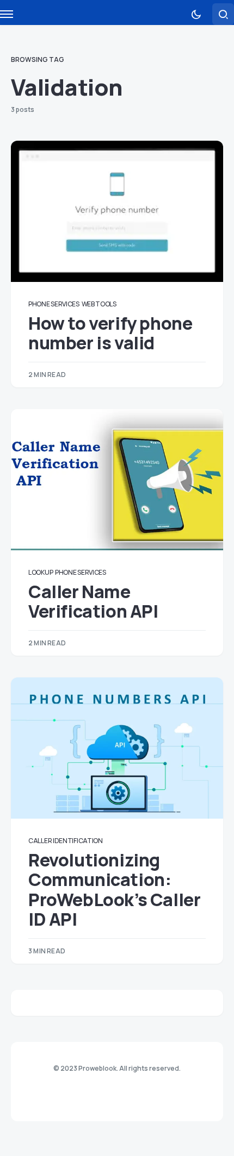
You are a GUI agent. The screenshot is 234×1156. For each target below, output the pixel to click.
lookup (40, 572)
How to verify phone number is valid (110, 333)
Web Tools (99, 304)
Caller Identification (65, 840)
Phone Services (53, 304)
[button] (196, 14)
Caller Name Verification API (93, 601)
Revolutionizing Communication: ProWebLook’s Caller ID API (114, 889)
